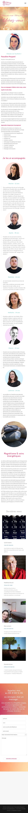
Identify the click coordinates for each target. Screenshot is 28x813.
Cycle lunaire (7, 542)
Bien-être (11, 545)
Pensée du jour (8, 664)
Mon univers (7, 626)
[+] (14, 527)
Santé (11, 585)
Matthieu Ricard (8, 582)
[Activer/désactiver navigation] (25, 3)
